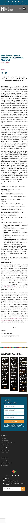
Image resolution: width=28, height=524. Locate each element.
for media (4, 447)
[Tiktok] (15, 475)
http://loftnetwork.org (6, 320)
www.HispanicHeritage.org (8, 286)
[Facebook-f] (9, 475)
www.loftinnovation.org (16, 318)
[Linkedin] (18, 475)
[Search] (23, 489)
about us (3, 435)
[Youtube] (12, 475)
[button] (24, 8)
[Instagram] (7, 475)
